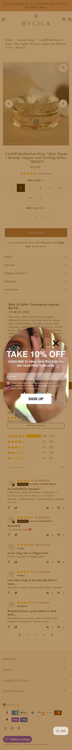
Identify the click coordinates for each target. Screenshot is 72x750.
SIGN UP (36, 399)
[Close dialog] (56, 343)
